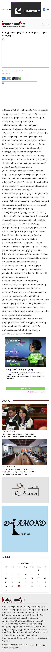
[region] (25, 440)
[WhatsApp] (19, 78)
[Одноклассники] (6, 78)
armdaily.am (27, 333)
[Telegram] (9, 78)
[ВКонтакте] (3, 78)
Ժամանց (6, 73)
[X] (13, 78)
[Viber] (16, 78)
